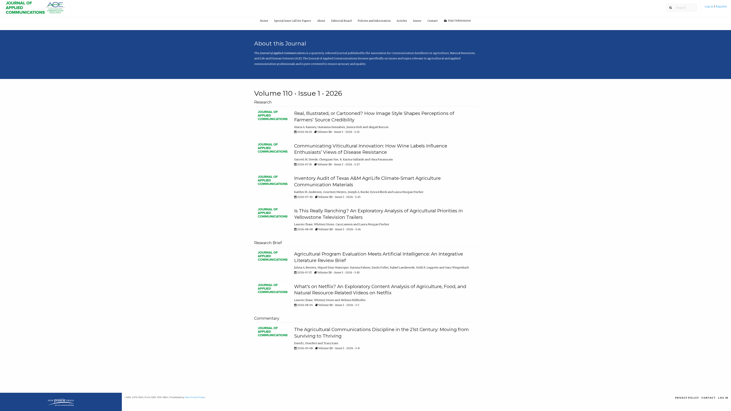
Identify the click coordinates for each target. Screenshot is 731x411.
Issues (417, 20)
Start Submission (459, 20)
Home (264, 20)
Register (721, 6)
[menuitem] (716, 8)
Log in (709, 6)
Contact (432, 20)
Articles (402, 20)
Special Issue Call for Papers (292, 20)
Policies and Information (374, 20)
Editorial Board (341, 20)
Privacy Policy (687, 397)
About (321, 20)
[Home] (35, 10)
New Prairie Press (194, 397)
